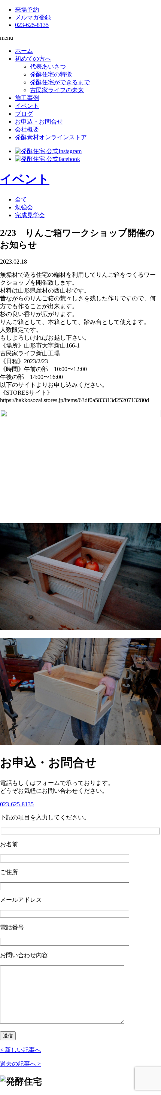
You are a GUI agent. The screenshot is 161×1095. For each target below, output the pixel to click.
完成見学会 (30, 215)
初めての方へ (33, 58)
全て (21, 199)
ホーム (24, 51)
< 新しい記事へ (20, 1050)
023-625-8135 (32, 25)
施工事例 (27, 98)
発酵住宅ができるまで (60, 82)
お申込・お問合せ (39, 121)
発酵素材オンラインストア (51, 137)
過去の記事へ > (20, 1064)
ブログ (24, 113)
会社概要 (27, 129)
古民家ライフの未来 (57, 90)
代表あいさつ (48, 66)
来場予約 (27, 9)
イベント (27, 106)
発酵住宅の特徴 (51, 74)
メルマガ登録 (33, 17)
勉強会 (24, 207)
